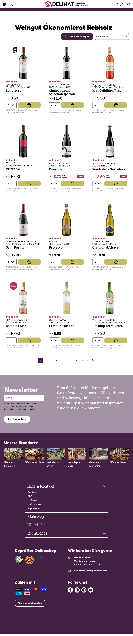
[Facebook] (70, 589)
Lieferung (32, 500)
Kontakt (32, 491)
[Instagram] (77, 589)
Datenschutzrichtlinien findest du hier (19, 409)
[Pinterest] (84, 589)
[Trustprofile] (35, 560)
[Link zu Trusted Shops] (19, 560)
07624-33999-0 (83, 557)
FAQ (29, 496)
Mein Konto (34, 504)
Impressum (33, 508)
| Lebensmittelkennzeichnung (24, 269)
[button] (5, 4)
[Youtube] (90, 589)
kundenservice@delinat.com (90, 570)
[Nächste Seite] (87, 360)
